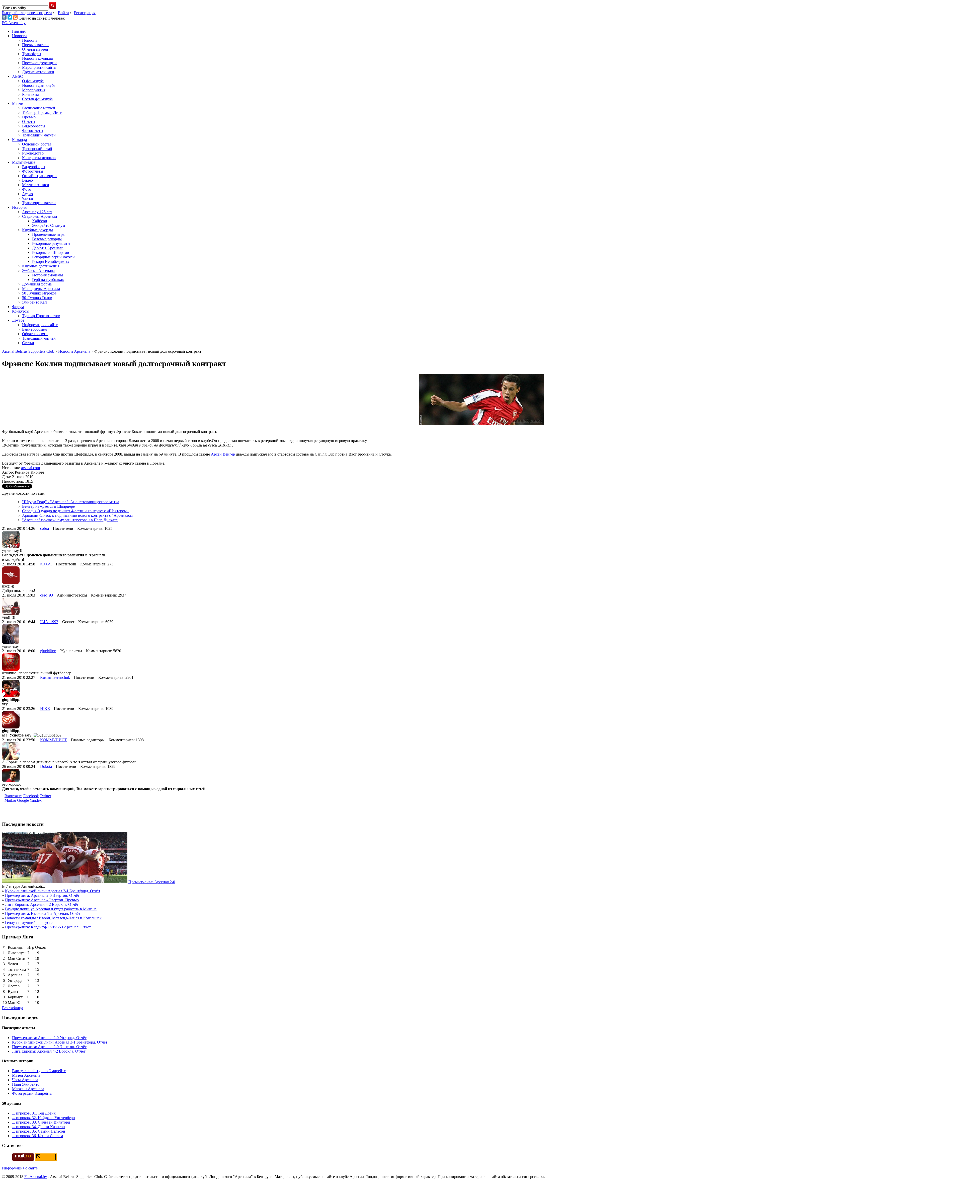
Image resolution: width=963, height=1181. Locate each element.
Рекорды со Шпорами (50, 252)
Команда (19, 139)
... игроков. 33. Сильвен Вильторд (41, 1122)
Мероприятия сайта (39, 67)
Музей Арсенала (26, 1075)
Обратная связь (35, 334)
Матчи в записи (35, 185)
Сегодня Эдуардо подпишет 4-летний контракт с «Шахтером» (75, 511)
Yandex (36, 800)
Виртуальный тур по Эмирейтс (39, 1071)
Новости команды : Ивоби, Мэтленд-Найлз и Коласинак (53, 918)
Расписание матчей (38, 108)
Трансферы (31, 54)
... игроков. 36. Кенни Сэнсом (37, 1136)
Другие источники (38, 72)
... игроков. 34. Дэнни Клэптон (38, 1127)
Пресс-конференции (39, 63)
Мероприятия (33, 90)
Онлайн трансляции (39, 176)
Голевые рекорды (47, 239)
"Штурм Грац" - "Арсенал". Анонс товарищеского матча (70, 502)
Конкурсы (20, 311)
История (19, 207)
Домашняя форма (37, 284)
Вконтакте (13, 796)
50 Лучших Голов (37, 298)
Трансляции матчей (39, 135)
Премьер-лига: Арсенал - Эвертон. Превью (42, 900)
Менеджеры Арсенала (41, 288)
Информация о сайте (40, 325)
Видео (27, 180)
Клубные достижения (40, 266)
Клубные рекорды (37, 230)
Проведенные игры (48, 234)
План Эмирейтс (25, 1084)
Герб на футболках (48, 279)
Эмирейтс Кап (34, 302)
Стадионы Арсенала (39, 216)
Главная (19, 31)
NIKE (45, 708)
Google (23, 800)
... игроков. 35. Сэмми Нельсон (38, 1131)
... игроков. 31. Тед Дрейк (34, 1113)
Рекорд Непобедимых (50, 261)
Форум (18, 307)
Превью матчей (35, 45)
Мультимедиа (23, 162)
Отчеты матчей (35, 49)
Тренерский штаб (37, 148)
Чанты (27, 198)
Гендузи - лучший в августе (28, 922)
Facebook (31, 796)
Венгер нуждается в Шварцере (48, 506)
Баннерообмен (34, 329)
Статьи (28, 343)
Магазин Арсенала (28, 1089)
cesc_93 (46, 595)
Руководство (33, 153)
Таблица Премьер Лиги (42, 112)
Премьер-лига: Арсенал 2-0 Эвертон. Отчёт (42, 895)
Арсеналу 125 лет (37, 212)
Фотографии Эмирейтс (32, 1093)
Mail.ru (10, 800)
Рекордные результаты (51, 243)
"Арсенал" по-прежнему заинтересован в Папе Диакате (70, 520)
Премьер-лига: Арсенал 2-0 (151, 882)
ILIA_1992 (49, 622)
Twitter (45, 796)
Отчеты (28, 121)
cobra (44, 528)
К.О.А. (46, 564)
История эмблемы (47, 275)
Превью (29, 117)
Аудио (27, 194)
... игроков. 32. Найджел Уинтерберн (43, 1118)
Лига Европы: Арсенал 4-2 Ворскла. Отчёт (41, 904)
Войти (63, 13)
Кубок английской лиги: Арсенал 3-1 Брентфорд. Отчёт (52, 891)
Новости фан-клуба (38, 85)
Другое (18, 320)
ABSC (17, 76)
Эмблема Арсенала (38, 270)
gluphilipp (48, 651)
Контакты (30, 94)
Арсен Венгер (223, 454)
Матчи (17, 103)
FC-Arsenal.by (14, 23)
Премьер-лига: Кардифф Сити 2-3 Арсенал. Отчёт (48, 927)
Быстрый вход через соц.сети (27, 13)
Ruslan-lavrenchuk (55, 677)
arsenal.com (30, 468)
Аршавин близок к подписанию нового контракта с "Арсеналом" (78, 515)
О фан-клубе (33, 81)
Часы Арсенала (25, 1080)
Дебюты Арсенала (47, 248)
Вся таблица (12, 1008)
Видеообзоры (33, 126)
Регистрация (85, 13)
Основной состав (37, 144)
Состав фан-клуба (37, 99)
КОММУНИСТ (53, 740)
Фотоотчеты (32, 130)
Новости (19, 36)
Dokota (46, 766)
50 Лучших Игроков (39, 293)
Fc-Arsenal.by (35, 1176)
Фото (26, 189)
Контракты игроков (39, 158)
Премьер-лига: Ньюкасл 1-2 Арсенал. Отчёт (42, 913)
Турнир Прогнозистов (41, 316)
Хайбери (39, 221)
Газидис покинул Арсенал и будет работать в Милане (51, 909)
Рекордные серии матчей (53, 257)
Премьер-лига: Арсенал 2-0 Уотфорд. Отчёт (49, 1038)
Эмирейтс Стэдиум (48, 225)
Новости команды (37, 58)
